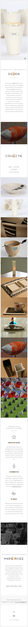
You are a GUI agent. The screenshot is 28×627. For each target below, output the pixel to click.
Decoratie (14, 169)
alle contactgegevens (21, 602)
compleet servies (16, 486)
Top (14, 611)
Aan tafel (17, 166)
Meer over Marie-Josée (14, 586)
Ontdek (14, 34)
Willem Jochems (16, 619)
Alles (10, 166)
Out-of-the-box (14, 172)
